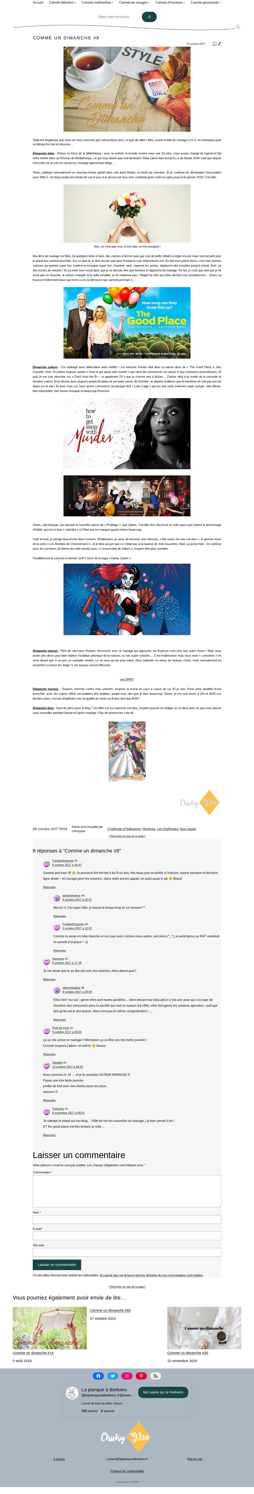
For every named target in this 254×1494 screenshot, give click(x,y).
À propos (59, 1459)
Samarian (58, 958)
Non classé (188, 829)
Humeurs (148, 829)
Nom (37, 1212)
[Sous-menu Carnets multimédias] (113, 3)
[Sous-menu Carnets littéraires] (76, 3)
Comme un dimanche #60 (110, 1310)
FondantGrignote (63, 860)
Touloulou (58, 1108)
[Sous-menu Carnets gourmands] (220, 3)
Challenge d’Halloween (124, 829)
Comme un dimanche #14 (33, 1353)
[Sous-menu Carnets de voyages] (149, 3)
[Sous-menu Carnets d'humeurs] (184, 3)
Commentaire (42, 1172)
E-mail (38, 1229)
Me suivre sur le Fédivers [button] (163, 1392)
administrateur (72, 895)
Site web (38, 1245)
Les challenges (167, 829)
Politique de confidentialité (127, 1471)
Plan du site (194, 1459)
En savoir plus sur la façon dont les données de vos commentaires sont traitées (151, 1275)
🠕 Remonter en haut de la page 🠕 (127, 836)
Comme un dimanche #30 (187, 1353)
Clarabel (57, 1062)
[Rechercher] (149, 17)
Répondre (49, 887)
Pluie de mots (60, 1027)
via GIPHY (127, 679)
